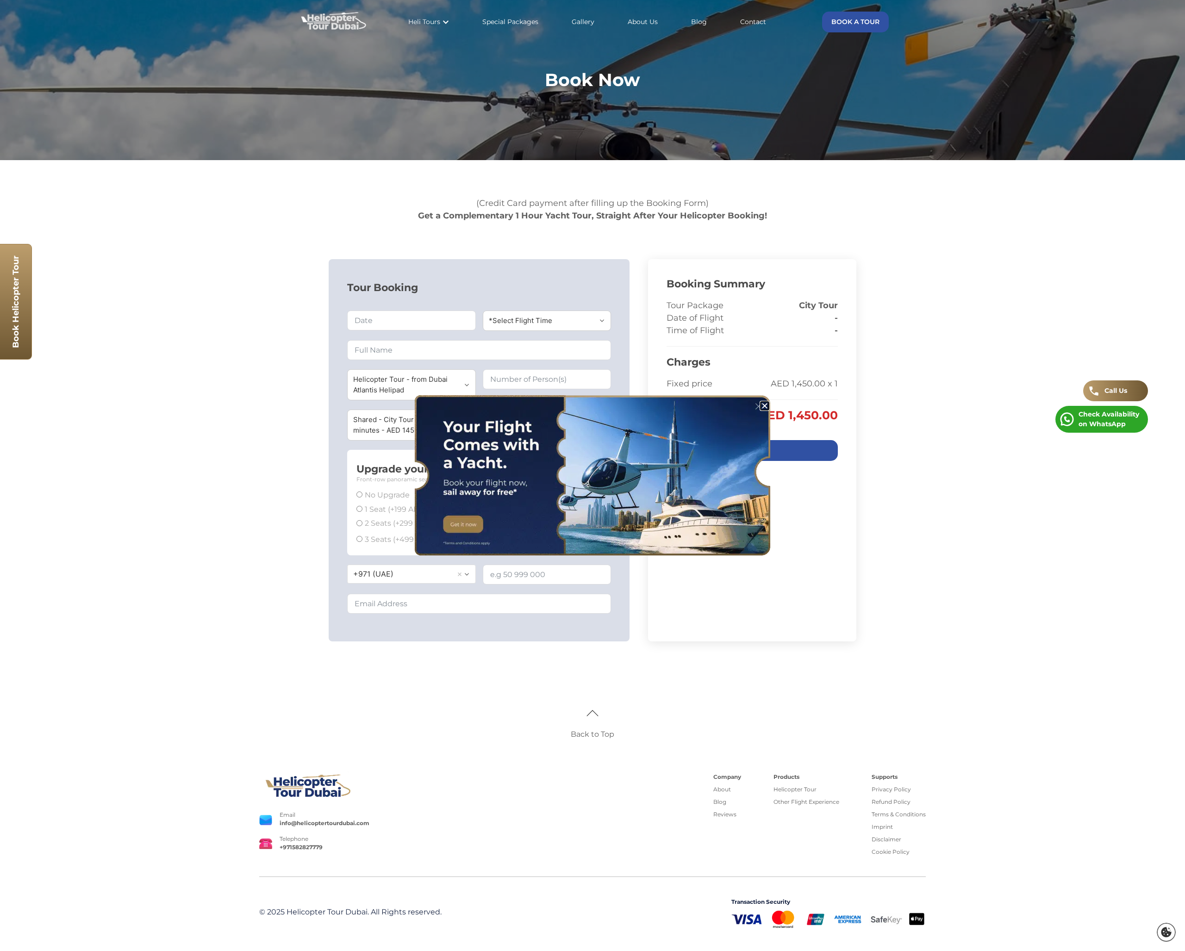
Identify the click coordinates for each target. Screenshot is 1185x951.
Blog (719, 801)
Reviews (724, 814)
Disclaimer (886, 839)
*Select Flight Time (520, 320)
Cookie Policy (891, 851)
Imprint (882, 826)
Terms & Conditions (899, 814)
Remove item (459, 574)
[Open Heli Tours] (446, 22)
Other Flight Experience (806, 801)
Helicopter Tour (795, 789)
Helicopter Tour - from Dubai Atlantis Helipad (400, 384)
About (722, 789)
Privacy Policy (891, 789)
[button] (1166, 932)
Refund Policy (891, 801)
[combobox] (411, 574)
